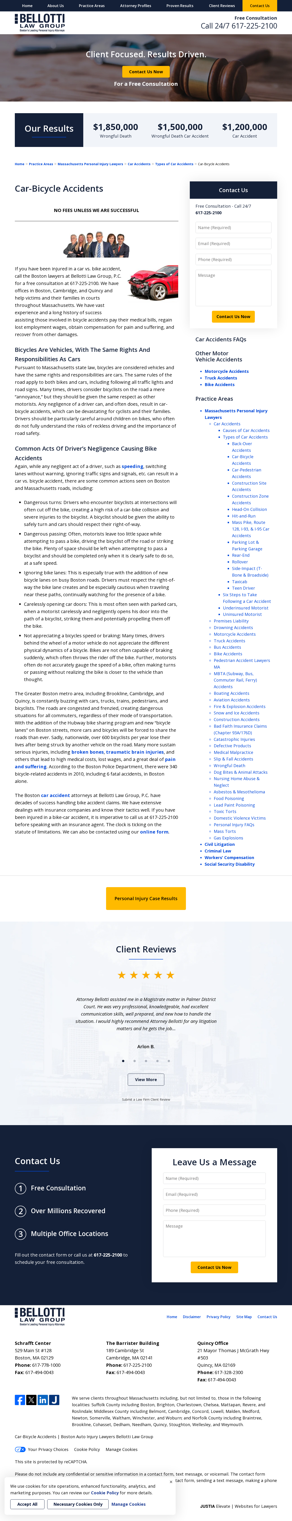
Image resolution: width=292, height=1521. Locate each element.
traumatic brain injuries (135, 752)
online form (154, 832)
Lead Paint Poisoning (234, 805)
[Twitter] (31, 1400)
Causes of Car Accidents (246, 430)
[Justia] (54, 1400)
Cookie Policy (87, 1449)
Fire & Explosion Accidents (240, 706)
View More (146, 1079)
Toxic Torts (225, 811)
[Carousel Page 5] (169, 1061)
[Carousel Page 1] (123, 1061)
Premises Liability (231, 621)
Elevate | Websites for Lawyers (238, 1506)
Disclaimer (192, 1316)
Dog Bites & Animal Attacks (241, 772)
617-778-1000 (46, 1365)
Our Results (49, 128)
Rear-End (241, 555)
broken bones (87, 752)
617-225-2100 (254, 26)
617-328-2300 (229, 1372)
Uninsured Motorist (242, 614)
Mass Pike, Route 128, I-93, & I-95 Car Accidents (250, 529)
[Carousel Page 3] (146, 1061)
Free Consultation (256, 18)
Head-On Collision (249, 509)
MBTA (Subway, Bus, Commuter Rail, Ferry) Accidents (235, 680)
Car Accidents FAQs (221, 339)
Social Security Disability (230, 864)
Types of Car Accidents (174, 164)
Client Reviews (222, 5)
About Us (55, 5)
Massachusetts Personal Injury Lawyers (90, 164)
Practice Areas (92, 5)
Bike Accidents (220, 384)
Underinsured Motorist (246, 608)
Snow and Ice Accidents (236, 713)
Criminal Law (218, 851)
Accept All (27, 1504)
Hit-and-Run (244, 516)
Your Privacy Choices (48, 1449)
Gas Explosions (228, 838)
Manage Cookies (122, 1449)
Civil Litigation (220, 844)
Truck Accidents (221, 378)
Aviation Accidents (232, 700)
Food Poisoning (229, 798)
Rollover (240, 561)
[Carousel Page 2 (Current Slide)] (134, 1061)
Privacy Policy (219, 1316)
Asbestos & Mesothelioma (239, 791)
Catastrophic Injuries (234, 739)
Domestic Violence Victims (240, 818)
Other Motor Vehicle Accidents (219, 356)
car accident (55, 795)
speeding (132, 466)
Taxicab (239, 581)
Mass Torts (225, 831)
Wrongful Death (229, 765)
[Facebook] (20, 1400)
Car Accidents (139, 164)
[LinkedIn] (43, 1400)
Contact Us (260, 5)
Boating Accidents (231, 693)
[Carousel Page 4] (157, 1061)
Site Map (244, 1316)
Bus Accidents (227, 647)
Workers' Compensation (229, 857)
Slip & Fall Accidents (233, 759)
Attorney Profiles (135, 5)
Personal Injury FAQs (234, 824)
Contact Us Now (146, 71)
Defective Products (232, 745)
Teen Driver (243, 588)
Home (27, 5)
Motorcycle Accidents (227, 371)
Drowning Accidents (233, 627)
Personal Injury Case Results (146, 898)
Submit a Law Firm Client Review (146, 1099)
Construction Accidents (237, 719)
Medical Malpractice (233, 752)
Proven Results (180, 5)
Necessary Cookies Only (77, 1504)
